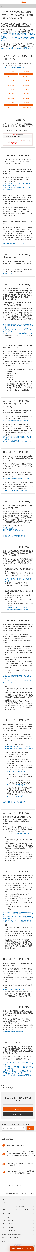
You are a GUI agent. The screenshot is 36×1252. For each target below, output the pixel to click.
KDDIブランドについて (24, 1203)
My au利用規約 (5, 1217)
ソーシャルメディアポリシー (9, 1231)
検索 (30, 1128)
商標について (5, 1241)
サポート (3, 6)
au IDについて (22, 1199)
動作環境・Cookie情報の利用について (11, 1234)
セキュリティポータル (7, 1227)
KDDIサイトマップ (23, 1209)
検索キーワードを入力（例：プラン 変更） (16, 1124)
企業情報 (4, 1209)
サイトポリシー (6, 1213)
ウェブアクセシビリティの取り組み (11, 1237)
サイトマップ (5, 1199)
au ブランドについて (7, 1203)
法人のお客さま (23, 1206)
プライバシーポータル (7, 1224)
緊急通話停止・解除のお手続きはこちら (16, 478)
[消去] (23, 1128)
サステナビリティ (6, 1206)
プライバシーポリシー (7, 1220)
